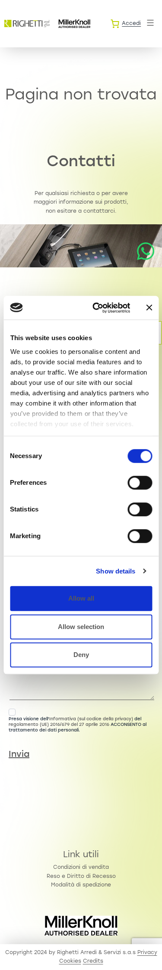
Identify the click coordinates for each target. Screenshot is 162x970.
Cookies (70, 961)
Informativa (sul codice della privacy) (91, 719)
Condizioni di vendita (81, 867)
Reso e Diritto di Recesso (81, 876)
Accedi (131, 23)
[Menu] (149, 22)
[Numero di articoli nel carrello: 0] (115, 24)
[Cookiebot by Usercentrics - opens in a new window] (96, 307)
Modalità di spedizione (81, 885)
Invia (19, 754)
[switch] (139, 483)
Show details (115, 571)
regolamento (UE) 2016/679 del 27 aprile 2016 (59, 724)
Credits (93, 961)
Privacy (147, 952)
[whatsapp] (145, 251)
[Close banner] (149, 308)
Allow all (81, 598)
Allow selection (81, 626)
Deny (81, 654)
